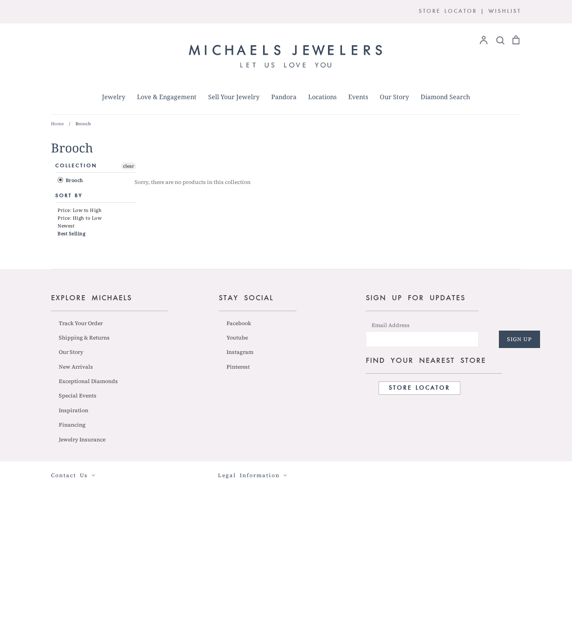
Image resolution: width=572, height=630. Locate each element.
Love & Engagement (167, 97)
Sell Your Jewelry (234, 97)
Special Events (78, 395)
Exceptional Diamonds (88, 381)
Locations (322, 97)
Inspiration (73, 410)
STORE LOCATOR (448, 11)
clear (128, 166)
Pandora (284, 97)
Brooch (73, 180)
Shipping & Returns (84, 337)
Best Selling (71, 233)
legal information (250, 475)
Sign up (519, 339)
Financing (72, 425)
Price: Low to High (80, 210)
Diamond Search (445, 97)
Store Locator (419, 388)
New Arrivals (76, 367)
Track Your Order (81, 323)
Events (358, 97)
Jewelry (113, 97)
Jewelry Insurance (82, 439)
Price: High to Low (80, 218)
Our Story (394, 97)
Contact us (71, 475)
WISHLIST (504, 11)
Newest (66, 225)
